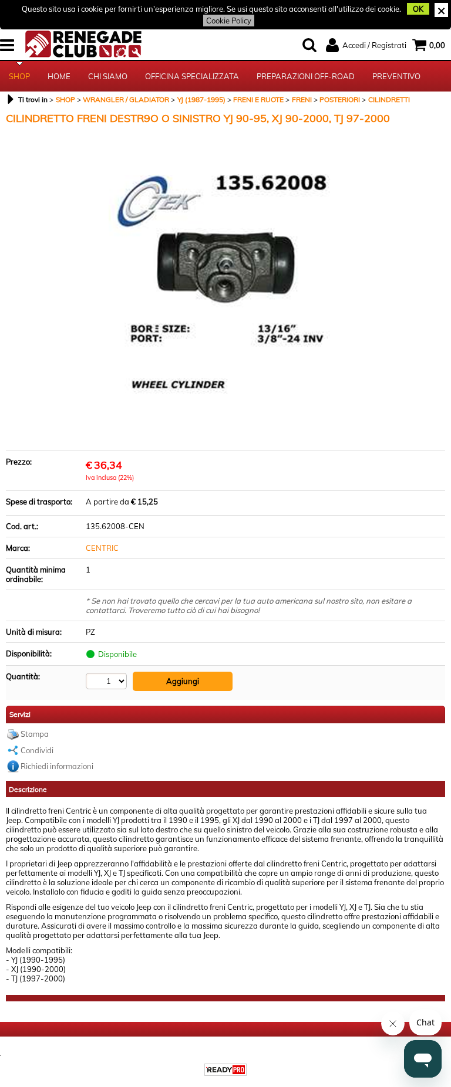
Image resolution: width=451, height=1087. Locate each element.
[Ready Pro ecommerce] (225, 1069)
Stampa (35, 734)
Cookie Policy (228, 20)
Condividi (37, 750)
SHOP (19, 76)
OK (418, 8)
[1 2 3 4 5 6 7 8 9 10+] (108, 681)
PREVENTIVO (396, 76)
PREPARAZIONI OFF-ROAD (306, 76)
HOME (59, 76)
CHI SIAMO (107, 76)
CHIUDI (441, 10)
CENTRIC (102, 548)
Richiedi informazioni (57, 766)
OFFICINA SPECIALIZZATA (192, 76)
